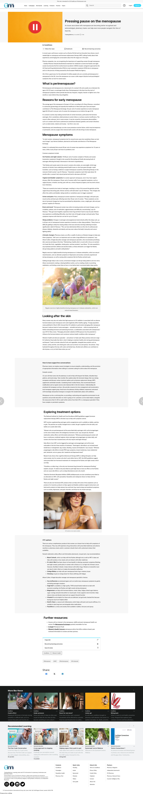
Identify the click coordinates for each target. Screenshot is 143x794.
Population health (60, 773)
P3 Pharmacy (37, 778)
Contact (92, 778)
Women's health (56, 653)
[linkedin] (62, 674)
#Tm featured (74, 661)
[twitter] (55, 674)
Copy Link (47, 640)
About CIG (92, 781)
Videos (74, 778)
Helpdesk (92, 776)
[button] (133, 690)
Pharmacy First (59, 776)
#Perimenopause (64, 661)
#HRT (55, 661)
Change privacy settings (6, 793)
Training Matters (30, 778)
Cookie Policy (93, 773)
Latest (74, 770)
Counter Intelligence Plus (113, 778)
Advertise (92, 784)
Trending (75, 767)
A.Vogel (50, 627)
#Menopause (47, 661)
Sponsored (75, 773)
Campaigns (58, 770)
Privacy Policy (93, 770)
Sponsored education (12, 746)
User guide (75, 781)
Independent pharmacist (113, 770)
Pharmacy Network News (113, 776)
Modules (75, 776)
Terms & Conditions (95, 767)
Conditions (46, 653)
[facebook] (46, 674)
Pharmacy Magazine (22, 778)
